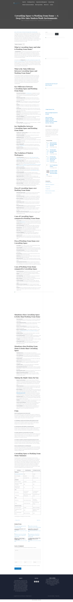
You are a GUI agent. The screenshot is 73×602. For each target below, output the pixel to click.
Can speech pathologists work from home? (20, 529)
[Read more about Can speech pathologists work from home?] (20, 526)
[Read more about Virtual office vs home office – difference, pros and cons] (34, 526)
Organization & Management (49, 184)
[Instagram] (36, 581)
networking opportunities (34, 170)
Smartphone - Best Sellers (49, 118)
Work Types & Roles (39, 4)
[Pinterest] (38, 581)
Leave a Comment (16, 530)
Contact (51, 4)
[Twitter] (34, 581)
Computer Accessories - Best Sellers (51, 121)
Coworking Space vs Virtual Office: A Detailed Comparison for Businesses (34, 539)
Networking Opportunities (19, 474)
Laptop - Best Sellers (48, 117)
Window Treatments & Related (28, 4)
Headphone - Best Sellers (49, 120)
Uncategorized (47, 188)
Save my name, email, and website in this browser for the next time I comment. (28, 565)
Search (46, 32)
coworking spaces (22, 145)
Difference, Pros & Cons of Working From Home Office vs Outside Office (20, 539)
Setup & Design (47, 186)
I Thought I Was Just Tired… (49, 109)
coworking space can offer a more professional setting (28, 330)
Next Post (39, 520)
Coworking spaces (28, 93)
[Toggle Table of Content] (23, 44)
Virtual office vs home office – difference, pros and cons (33, 529)
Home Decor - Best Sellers (49, 122)
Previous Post (17, 520)
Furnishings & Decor (48, 182)
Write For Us (46, 4)
